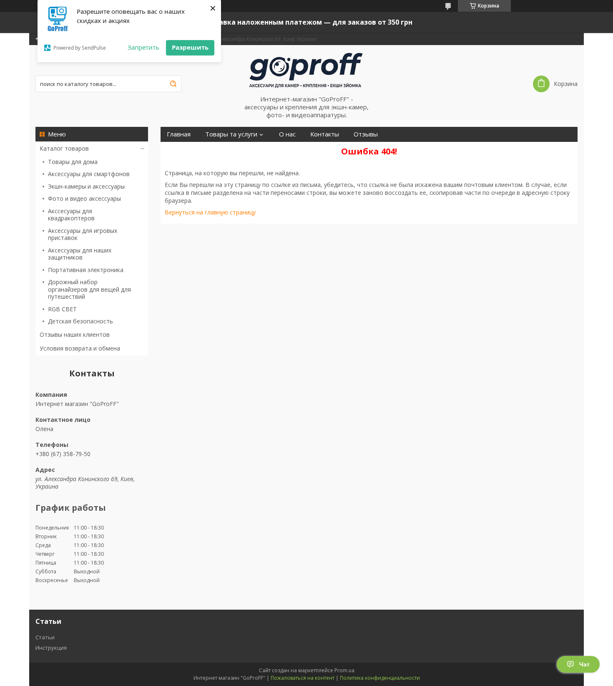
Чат (584, 664)
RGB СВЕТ (62, 309)
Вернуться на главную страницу (210, 212)
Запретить (143, 47)
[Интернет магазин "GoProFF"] (306, 70)
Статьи (45, 637)
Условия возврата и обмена (80, 348)
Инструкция (51, 647)
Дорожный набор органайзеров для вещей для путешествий (89, 289)
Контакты (324, 134)
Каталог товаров (64, 148)
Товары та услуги (231, 134)
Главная (179, 134)
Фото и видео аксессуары (84, 198)
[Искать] (173, 84)
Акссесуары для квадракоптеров (71, 214)
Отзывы (366, 134)
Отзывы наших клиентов (75, 334)
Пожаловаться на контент (302, 677)
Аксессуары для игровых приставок (82, 234)
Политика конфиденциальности (380, 677)
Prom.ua (344, 670)
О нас (287, 134)
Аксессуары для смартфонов (89, 174)
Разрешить (190, 47)
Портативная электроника (85, 270)
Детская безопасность (80, 321)
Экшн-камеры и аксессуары (86, 186)
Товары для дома (73, 162)
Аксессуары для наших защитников (79, 254)
